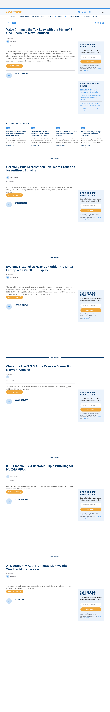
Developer (50, 16)
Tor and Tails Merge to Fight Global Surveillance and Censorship (91, 134)
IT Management (23, 16)
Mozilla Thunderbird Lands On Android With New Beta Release (66, 134)
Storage (87, 16)
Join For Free (90, 62)
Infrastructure (38, 16)
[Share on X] (98, 23)
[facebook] (79, 12)
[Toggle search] (103, 12)
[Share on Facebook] (95, 23)
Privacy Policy (85, 70)
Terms (99, 68)
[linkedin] (82, 12)
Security (61, 16)
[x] (85, 12)
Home (7, 22)
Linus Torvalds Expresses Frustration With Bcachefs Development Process (40, 134)
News (13, 16)
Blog (95, 16)
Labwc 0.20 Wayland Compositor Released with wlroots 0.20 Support (90, 98)
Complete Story (13, 66)
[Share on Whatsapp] (103, 23)
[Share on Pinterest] (100, 23)
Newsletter (94, 12)
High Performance (74, 16)
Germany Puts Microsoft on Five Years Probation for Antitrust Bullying (16, 134)
